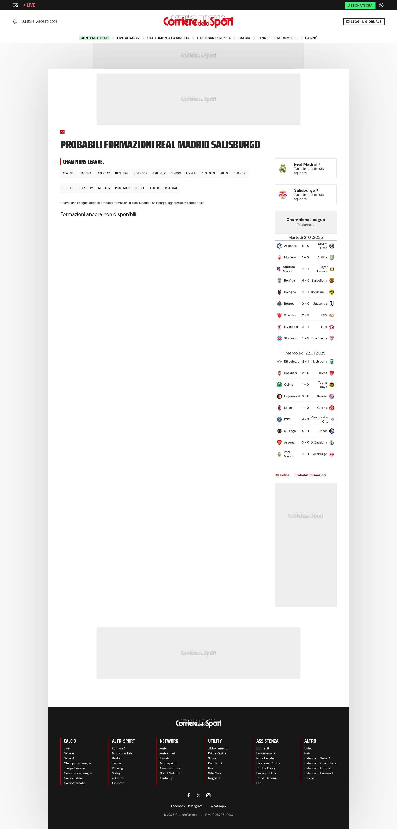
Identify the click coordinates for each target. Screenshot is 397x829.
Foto (307, 753)
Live (31, 5)
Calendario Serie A (214, 38)
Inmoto (165, 758)
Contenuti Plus (94, 38)
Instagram (195, 806)
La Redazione (265, 753)
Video (308, 748)
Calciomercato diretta (168, 38)
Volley (116, 773)
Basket (117, 758)
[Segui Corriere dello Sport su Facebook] (188, 795)
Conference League (78, 773)
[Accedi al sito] (382, 5)
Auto (163, 748)
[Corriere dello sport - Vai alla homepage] (198, 21)
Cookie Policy (266, 768)
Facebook (178, 806)
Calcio (244, 38)
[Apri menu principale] (15, 5)
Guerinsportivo (170, 768)
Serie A (69, 753)
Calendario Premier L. (319, 773)
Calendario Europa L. (318, 768)
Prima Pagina (217, 753)
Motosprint (168, 763)
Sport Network (170, 773)
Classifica (282, 475)
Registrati (215, 778)
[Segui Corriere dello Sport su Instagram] (208, 795)
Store (212, 758)
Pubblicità (215, 763)
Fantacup (166, 778)
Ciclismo (118, 783)
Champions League (77, 763)
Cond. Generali (266, 778)
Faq (258, 783)
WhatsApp (218, 806)
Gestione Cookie (268, 763)
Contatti (262, 748)
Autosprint (167, 753)
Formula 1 (118, 748)
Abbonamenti (217, 748)
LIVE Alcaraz (128, 38)
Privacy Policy (266, 773)
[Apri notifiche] (14, 21)
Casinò (311, 38)
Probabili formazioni (310, 475)
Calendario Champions (320, 763)
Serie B (69, 758)
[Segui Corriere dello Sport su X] (198, 795)
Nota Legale (265, 758)
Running (117, 768)
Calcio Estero (73, 778)
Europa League (74, 768)
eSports (118, 778)
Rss (210, 768)
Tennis (264, 38)
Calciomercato (74, 783)
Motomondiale (122, 753)
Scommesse (287, 38)
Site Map (214, 773)
